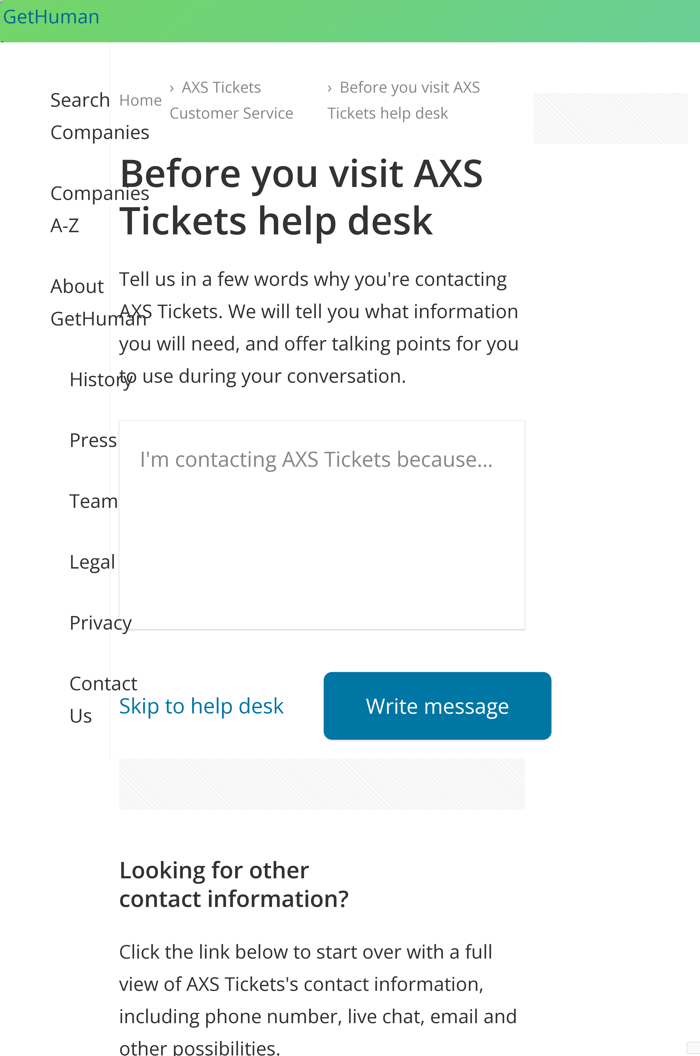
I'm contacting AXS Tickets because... (316, 458)
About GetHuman (70, 302)
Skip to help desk (201, 705)
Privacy (80, 622)
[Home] (67, 21)
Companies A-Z (70, 209)
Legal (80, 561)
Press (80, 440)
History (80, 379)
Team (80, 500)
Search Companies (70, 115)
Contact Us (80, 699)
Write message (437, 705)
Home (140, 99)
